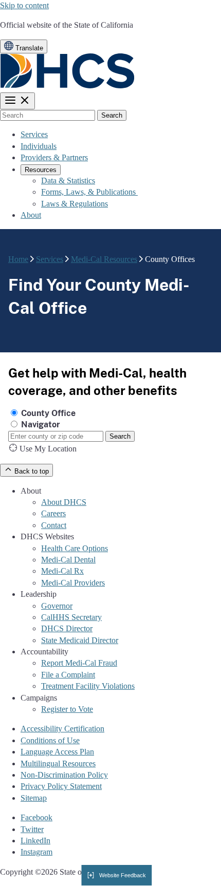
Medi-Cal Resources (104, 259)
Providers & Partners (54, 157)
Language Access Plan (57, 751)
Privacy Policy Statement (61, 786)
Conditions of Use (50, 740)
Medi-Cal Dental (68, 559)
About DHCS (63, 502)
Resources (41, 170)
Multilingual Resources (58, 763)
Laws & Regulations (74, 203)
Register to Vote (67, 709)
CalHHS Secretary (71, 617)
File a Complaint (68, 674)
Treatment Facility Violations (88, 686)
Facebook (36, 817)
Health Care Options (74, 548)
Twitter (32, 829)
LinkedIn (35, 840)
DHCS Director (67, 628)
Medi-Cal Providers (73, 582)
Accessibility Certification (62, 728)
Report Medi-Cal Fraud (79, 662)
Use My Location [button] (47, 448)
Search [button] (120, 436)
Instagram (36, 851)
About (31, 215)
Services (34, 134)
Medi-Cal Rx (62, 571)
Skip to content (24, 5)
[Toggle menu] (17, 100)
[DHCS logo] (67, 86)
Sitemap (34, 798)
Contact (53, 525)
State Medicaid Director (79, 640)
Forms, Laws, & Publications (89, 191)
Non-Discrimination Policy (64, 774)
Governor (56, 605)
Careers (53, 513)
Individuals (39, 146)
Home (18, 259)
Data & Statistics (68, 180)
